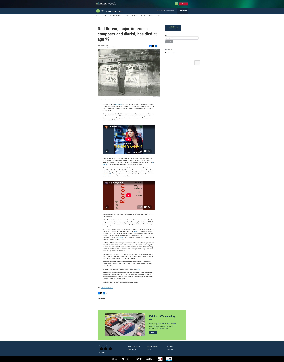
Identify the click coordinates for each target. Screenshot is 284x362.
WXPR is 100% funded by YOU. (162, 318)
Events (158, 15)
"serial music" (107, 174)
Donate (184, 4)
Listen (143, 15)
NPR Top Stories (106, 287)
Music (104, 15)
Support (150, 15)
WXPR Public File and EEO (134, 346)
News (97, 15)
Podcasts (119, 15)
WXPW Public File (132, 349)
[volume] (102, 10)
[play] (98, 11)
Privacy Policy (170, 346)
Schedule (112, 15)
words (136, 231)
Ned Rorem (118, 104)
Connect (135, 15)
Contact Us (149, 349)
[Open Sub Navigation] (100, 15)
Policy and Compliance (152, 346)
